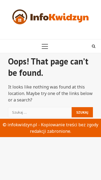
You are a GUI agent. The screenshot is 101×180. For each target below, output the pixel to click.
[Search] (93, 46)
